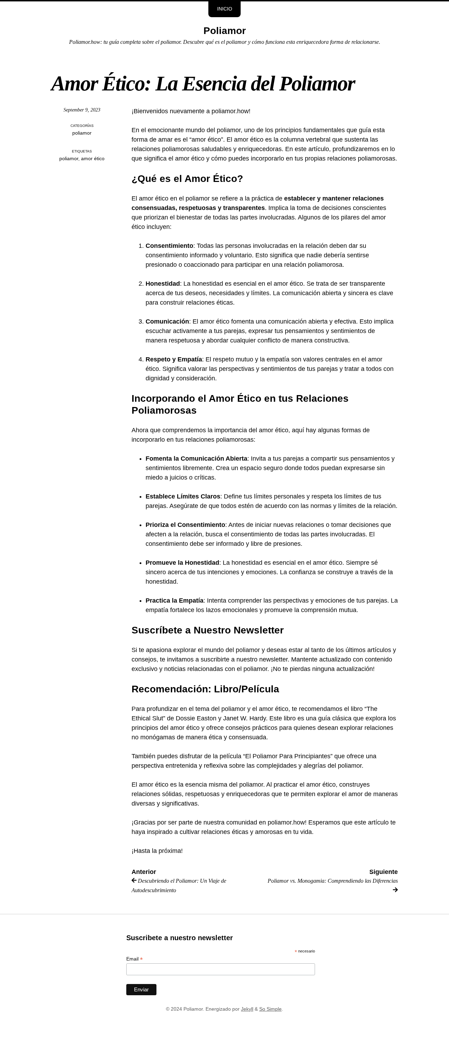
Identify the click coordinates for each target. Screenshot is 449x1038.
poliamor (82, 133)
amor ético (93, 158)
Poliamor (224, 30)
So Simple (270, 1009)
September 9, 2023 (81, 110)
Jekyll (247, 1009)
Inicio (224, 9)
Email (134, 959)
